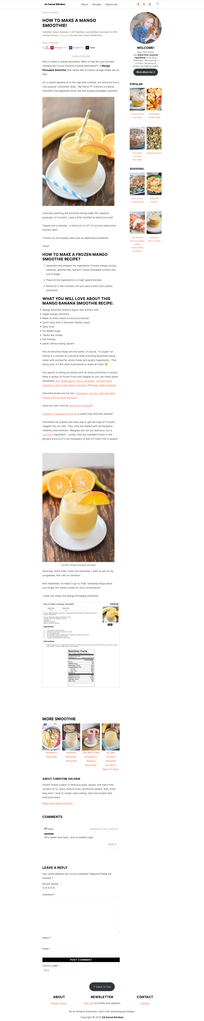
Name (46, 937)
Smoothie (54, 12)
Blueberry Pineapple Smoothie (59, 413)
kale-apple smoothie (104, 385)
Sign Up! (88, 1003)
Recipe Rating (50, 883)
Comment (48, 894)
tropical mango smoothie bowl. (59, 397)
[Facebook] (138, 4)
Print (110, 624)
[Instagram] (149, 4)
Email (46, 948)
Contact (145, 1003)
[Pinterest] (144, 4)
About (84, 4)
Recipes (96, 4)
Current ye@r (51, 965)
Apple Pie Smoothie (80, 405)
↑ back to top (102, 986)
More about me (144, 72)
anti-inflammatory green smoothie (75, 380)
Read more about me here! (57, 803)
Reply (112, 844)
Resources (112, 4)
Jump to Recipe (81, 55)
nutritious (47, 434)
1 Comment (64, 35)
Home (45, 12)
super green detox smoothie (70, 385)
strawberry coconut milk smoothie (95, 393)
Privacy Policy (59, 1003)
